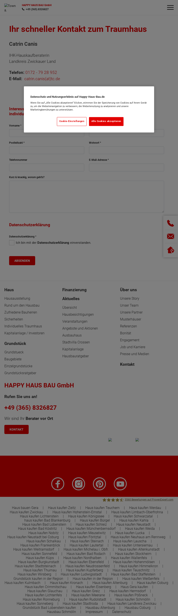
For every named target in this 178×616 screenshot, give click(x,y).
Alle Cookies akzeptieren (106, 121)
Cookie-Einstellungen (71, 121)
